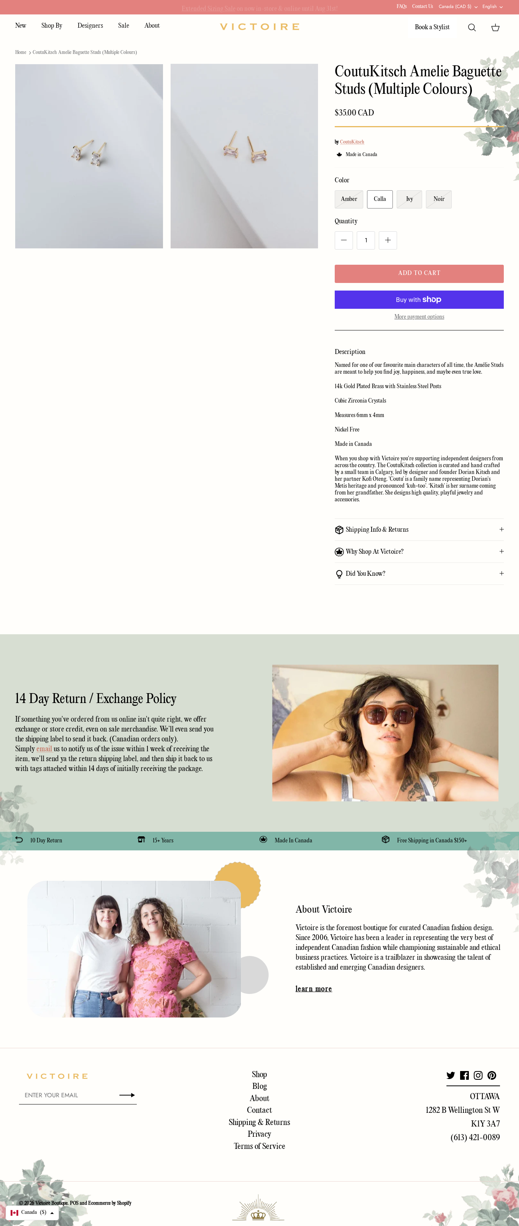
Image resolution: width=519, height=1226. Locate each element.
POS (74, 1203)
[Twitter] (450, 1075)
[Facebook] (464, 1075)
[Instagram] (478, 1075)
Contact (259, 1110)
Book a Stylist (432, 27)
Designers (90, 26)
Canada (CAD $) (455, 6)
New (20, 26)
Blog (259, 1086)
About (152, 26)
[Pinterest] (491, 1075)
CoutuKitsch (352, 142)
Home (20, 52)
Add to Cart (419, 273)
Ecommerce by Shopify (109, 1203)
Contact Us (422, 6)
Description (350, 352)
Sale (123, 26)
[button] (32, 1213)
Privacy (259, 1134)
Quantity (346, 221)
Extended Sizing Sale (209, 7)
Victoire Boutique (51, 1203)
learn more (314, 989)
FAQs (402, 6)
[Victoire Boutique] (259, 27)
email (45, 749)
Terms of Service (259, 1146)
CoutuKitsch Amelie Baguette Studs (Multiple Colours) (85, 52)
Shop (259, 1074)
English (490, 6)
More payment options (419, 317)
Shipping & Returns (259, 1122)
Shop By (51, 26)
